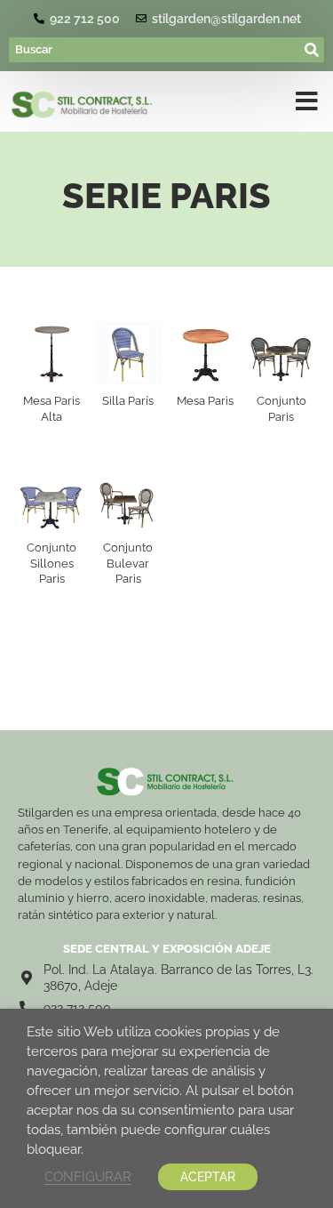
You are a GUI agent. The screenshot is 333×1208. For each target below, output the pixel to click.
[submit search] (312, 49)
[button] (306, 105)
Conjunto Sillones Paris (51, 563)
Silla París (128, 400)
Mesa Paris (205, 400)
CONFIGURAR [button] (87, 1176)
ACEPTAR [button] (207, 1177)
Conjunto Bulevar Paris (128, 563)
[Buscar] (155, 49)
